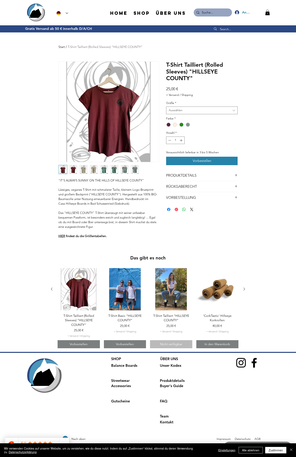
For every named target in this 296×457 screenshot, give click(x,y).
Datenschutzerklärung (23, 452)
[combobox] (202, 110)
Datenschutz (243, 439)
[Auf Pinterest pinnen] (176, 209)
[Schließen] (291, 450)
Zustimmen (276, 450)
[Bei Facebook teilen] (168, 209)
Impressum (224, 439)
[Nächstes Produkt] (244, 289)
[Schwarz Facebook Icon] (254, 362)
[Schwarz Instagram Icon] (241, 362)
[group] (148, 308)
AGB (257, 439)
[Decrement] (169, 140)
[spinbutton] (175, 140)
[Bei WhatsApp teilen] (184, 209)
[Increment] (181, 140)
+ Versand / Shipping (179, 95)
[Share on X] (191, 209)
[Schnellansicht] (79, 289)
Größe (171, 103)
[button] (267, 12)
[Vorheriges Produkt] (51, 289)
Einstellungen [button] (226, 450)
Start (61, 47)
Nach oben (78, 439)
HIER (61, 236)
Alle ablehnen (250, 450)
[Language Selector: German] (62, 13)
